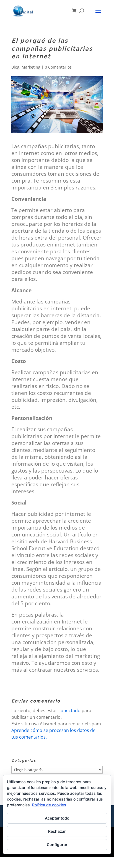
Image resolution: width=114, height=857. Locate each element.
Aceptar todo (57, 818)
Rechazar (57, 831)
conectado (69, 710)
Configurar (57, 844)
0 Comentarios (58, 67)
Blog (15, 67)
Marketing (31, 67)
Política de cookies (49, 804)
